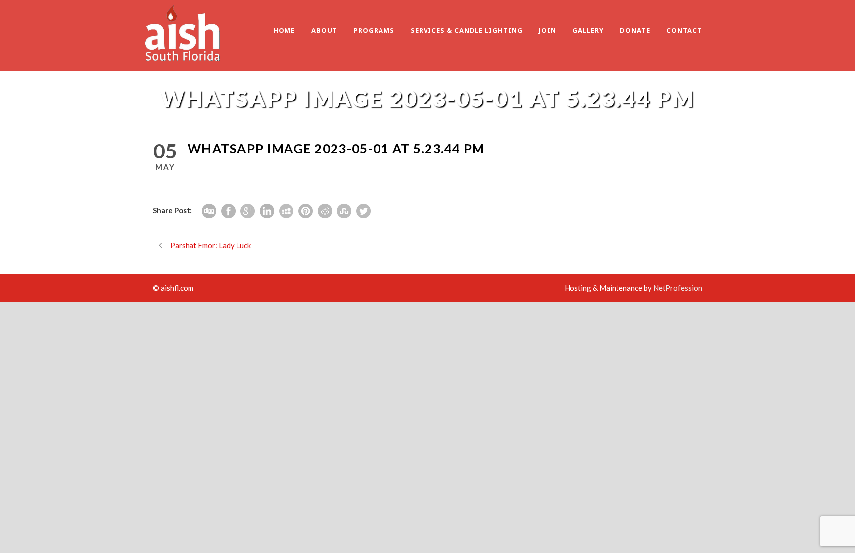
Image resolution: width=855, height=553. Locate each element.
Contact (684, 30)
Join (547, 30)
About (324, 30)
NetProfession (677, 287)
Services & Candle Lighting (466, 30)
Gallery (588, 30)
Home (284, 30)
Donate (635, 30)
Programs (374, 30)
